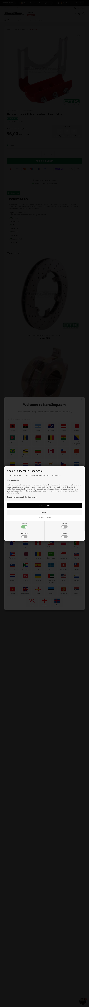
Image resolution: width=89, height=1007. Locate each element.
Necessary (24, 523)
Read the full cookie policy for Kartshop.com (22, 497)
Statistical (64, 533)
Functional (24, 533)
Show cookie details (44, 518)
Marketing (64, 523)
